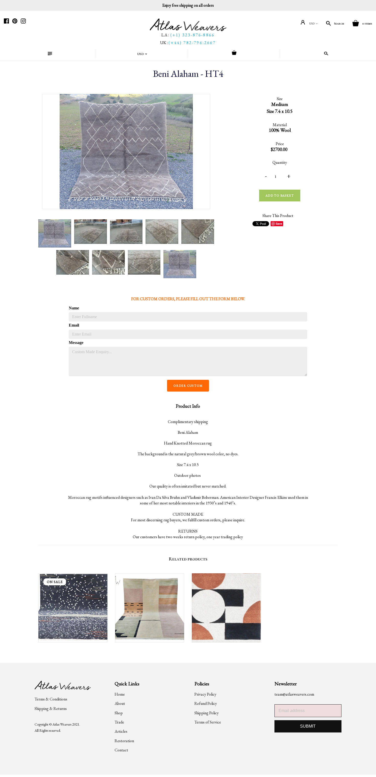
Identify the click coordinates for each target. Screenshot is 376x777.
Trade (119, 722)
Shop (119, 713)
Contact (121, 750)
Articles (121, 731)
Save (279, 223)
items (367, 23)
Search (339, 23)
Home (120, 694)
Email (74, 325)
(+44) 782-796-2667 (192, 42)
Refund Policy (205, 703)
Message (76, 342)
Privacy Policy (205, 694)
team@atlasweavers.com (294, 694)
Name (74, 308)
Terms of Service (207, 722)
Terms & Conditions (51, 699)
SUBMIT (308, 726)
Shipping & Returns (51, 708)
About (120, 703)
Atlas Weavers (61, 724)
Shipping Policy (206, 713)
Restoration (124, 740)
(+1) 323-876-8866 (192, 35)
